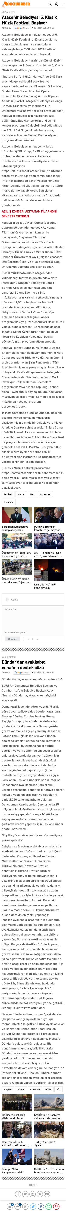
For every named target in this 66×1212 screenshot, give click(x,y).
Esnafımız (35, 1089)
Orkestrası (45, 494)
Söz (58, 1089)
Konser (21, 494)
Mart (32, 494)
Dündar (21, 1089)
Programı (8, 502)
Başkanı (8, 1089)
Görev (48, 1089)
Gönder (12, 639)
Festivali (8, 494)
